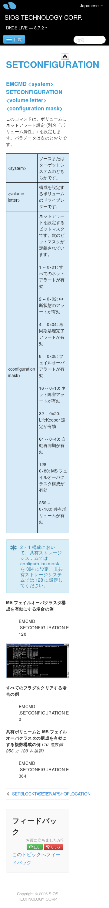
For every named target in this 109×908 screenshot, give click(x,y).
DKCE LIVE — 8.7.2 (25, 28)
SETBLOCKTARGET (31, 793)
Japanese (90, 5)
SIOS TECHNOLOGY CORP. (43, 17)
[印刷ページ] (65, 56)
